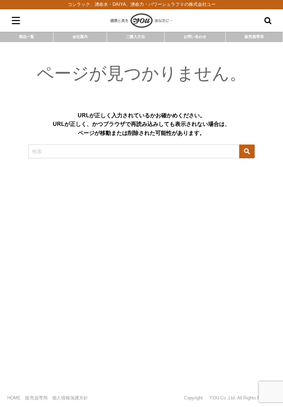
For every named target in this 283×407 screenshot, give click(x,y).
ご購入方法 (135, 36)
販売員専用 (254, 36)
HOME (14, 398)
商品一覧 (26, 36)
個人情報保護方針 (70, 398)
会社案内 (80, 36)
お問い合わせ (195, 36)
